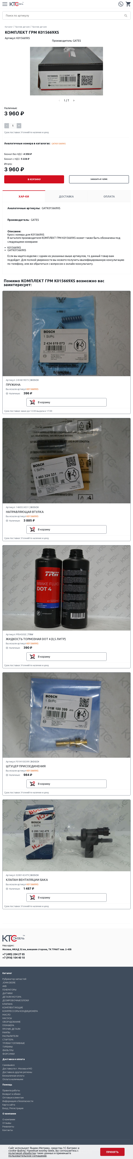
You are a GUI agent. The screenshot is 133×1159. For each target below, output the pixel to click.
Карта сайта (8, 1104)
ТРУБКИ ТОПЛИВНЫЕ (13, 1043)
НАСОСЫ (7, 1018)
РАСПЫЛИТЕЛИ (10, 1036)
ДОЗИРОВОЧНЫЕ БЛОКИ (15, 1000)
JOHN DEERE (9, 982)
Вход (5, 1108)
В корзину (34, 179)
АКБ (4, 986)
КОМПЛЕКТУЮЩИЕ (12, 1007)
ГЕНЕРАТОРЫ (9, 989)
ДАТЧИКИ (7, 993)
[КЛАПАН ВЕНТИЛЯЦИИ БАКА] (66, 836)
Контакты (7, 1130)
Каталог (9, 27)
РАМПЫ (6, 1032)
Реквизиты (8, 1126)
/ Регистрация (16, 1108)
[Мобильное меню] (4, 4)
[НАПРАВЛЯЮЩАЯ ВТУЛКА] (66, 461)
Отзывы (6, 1123)
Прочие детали (22, 27)
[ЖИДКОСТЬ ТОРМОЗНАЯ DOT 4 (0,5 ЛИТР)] (66, 588)
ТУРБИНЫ (7, 1046)
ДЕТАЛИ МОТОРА (11, 997)
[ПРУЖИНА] (66, 334)
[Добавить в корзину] (32, 402)
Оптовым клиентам (13, 1097)
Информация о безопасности (17, 1101)
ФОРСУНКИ (8, 1054)
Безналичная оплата (13, 1075)
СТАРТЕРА (7, 1039)
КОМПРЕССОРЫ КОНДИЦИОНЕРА (20, 1011)
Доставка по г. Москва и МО (17, 1068)
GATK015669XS (59, 144)
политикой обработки (22, 1153)
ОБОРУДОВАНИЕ (11, 1021)
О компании (8, 1119)
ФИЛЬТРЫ (7, 1050)
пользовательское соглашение (27, 1155)
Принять (112, 1152)
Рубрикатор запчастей (14, 979)
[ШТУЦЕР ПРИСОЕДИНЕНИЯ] (66, 715)
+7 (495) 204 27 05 (120, 4)
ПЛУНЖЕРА (8, 1025)
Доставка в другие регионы (17, 1072)
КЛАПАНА (7, 1004)
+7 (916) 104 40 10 (13, 957)
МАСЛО (6, 1014)
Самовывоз (8, 1065)
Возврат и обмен (11, 1094)
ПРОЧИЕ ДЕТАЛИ (11, 1029)
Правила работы (11, 1090)
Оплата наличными (12, 1079)
